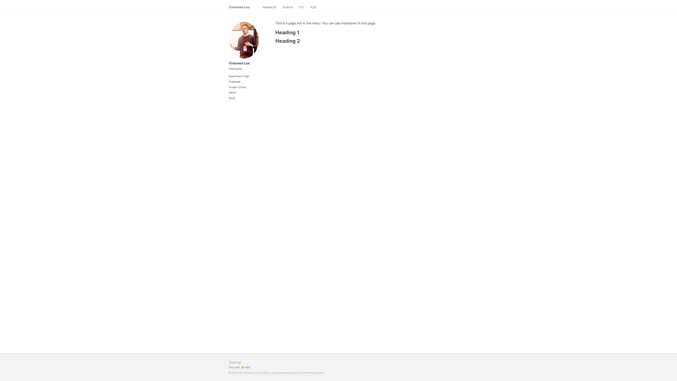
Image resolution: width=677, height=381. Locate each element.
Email (232, 98)
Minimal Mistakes (315, 372)
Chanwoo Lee (239, 7)
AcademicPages (288, 372)
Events (288, 7)
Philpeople (234, 81)
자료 (313, 7)
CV (301, 7)
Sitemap (235, 362)
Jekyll (275, 372)
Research (269, 7)
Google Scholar (237, 87)
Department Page (239, 76)
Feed (247, 367)
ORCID (232, 92)
